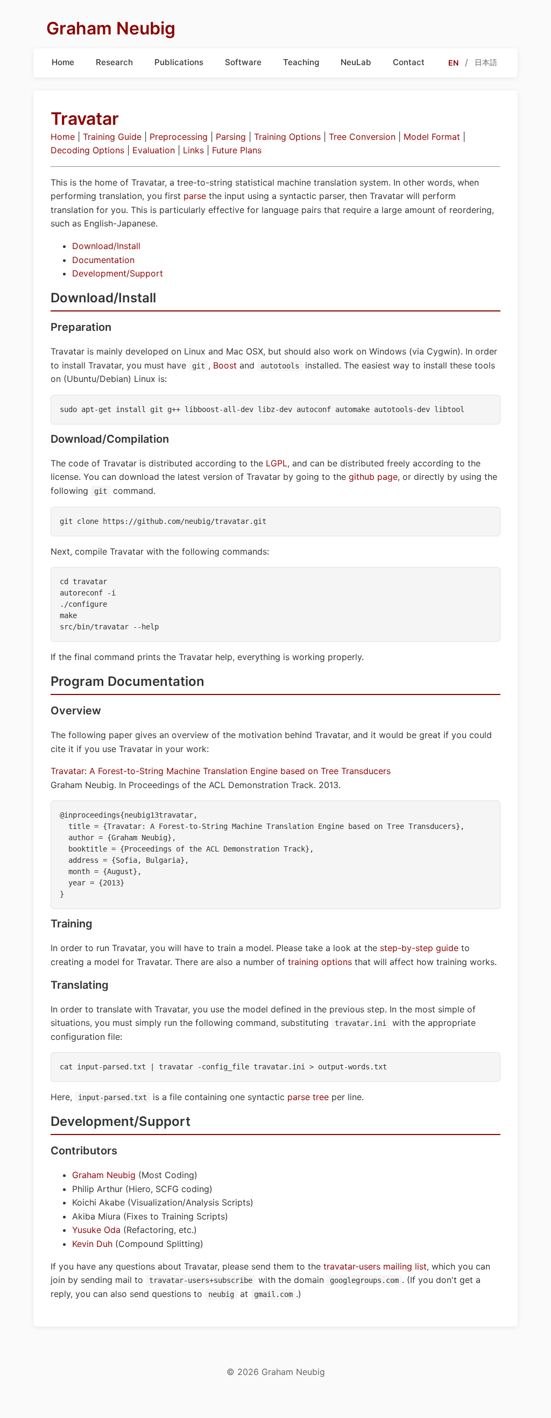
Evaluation (153, 150)
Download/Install (106, 245)
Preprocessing (179, 136)
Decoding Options (87, 150)
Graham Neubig (104, 1174)
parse (194, 195)
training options (320, 961)
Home (63, 62)
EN (453, 62)
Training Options (287, 136)
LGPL (276, 463)
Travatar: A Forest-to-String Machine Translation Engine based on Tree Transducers (221, 770)
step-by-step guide (419, 947)
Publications (178, 62)
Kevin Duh (92, 1243)
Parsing (231, 136)
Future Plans (237, 150)
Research (114, 62)
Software (243, 62)
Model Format (432, 136)
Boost (225, 365)
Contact (409, 62)
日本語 (486, 62)
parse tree (308, 1096)
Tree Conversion (362, 136)
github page (373, 476)
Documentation (103, 259)
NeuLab (356, 62)
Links (193, 150)
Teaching (301, 62)
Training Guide (112, 136)
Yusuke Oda (96, 1229)
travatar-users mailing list (375, 1266)
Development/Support (117, 273)
